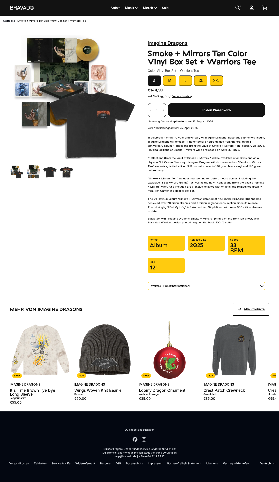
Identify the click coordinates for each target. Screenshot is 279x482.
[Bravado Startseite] (22, 7)
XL (201, 81)
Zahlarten (40, 463)
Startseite (9, 20)
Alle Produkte (254, 309)
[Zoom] (75, 97)
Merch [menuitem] (148, 8)
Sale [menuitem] (165, 8)
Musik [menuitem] (129, 8)
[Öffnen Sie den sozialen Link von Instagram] (144, 439)
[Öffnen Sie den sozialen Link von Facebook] (135, 439)
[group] (17, 172)
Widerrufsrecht (85, 463)
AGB (118, 463)
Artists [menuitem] (115, 8)
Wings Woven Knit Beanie (98, 390)
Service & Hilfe (60, 463)
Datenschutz (134, 463)
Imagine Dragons (167, 43)
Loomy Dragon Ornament (162, 390)
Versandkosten (181, 96)
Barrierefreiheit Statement (184, 463)
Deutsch (265, 463)
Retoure (105, 463)
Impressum (155, 463)
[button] (206, 286)
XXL (216, 81)
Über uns (212, 463)
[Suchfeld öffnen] (237, 7)
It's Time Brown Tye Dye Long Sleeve (32, 392)
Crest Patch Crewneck (224, 390)
